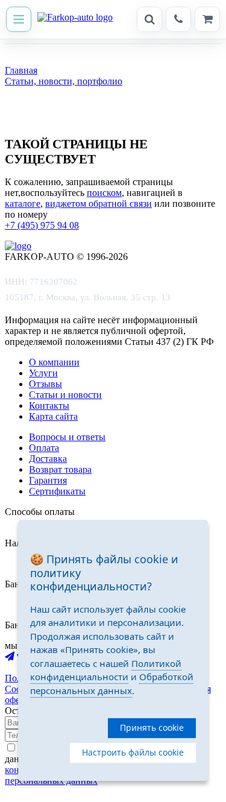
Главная (21, 70)
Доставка (48, 458)
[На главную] (75, 19)
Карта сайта (53, 416)
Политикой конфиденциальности (105, 670)
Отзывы (45, 384)
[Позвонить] (178, 19)
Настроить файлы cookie (133, 752)
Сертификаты (57, 491)
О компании (54, 362)
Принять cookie (152, 727)
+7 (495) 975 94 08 (42, 225)
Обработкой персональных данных (111, 683)
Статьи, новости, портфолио (63, 81)
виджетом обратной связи (98, 203)
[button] (18, 19)
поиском (104, 193)
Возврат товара (60, 469)
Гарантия (48, 480)
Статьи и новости (65, 395)
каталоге (22, 203)
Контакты (49, 405)
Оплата (44, 448)
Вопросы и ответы (67, 437)
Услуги (43, 373)
